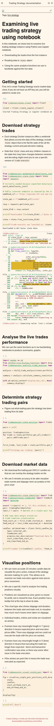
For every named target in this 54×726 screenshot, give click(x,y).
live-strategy (13, 15)
